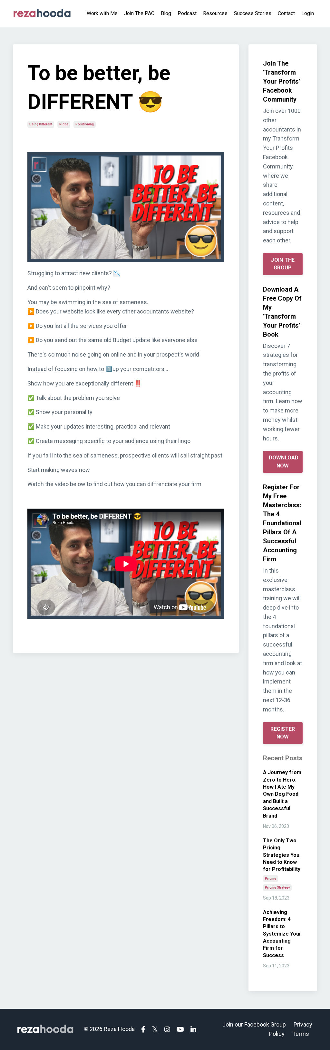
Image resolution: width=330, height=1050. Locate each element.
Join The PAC (139, 13)
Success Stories (252, 13)
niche (63, 124)
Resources (215, 13)
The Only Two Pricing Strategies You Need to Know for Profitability (281, 855)
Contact (286, 13)
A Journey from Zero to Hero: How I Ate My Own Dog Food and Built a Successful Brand (282, 794)
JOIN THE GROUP (283, 264)
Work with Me (102, 13)
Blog (166, 13)
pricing (270, 878)
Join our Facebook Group (254, 1024)
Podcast (187, 13)
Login (307, 13)
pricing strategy (277, 887)
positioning (84, 124)
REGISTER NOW (282, 733)
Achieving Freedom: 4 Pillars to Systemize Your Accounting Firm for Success (282, 933)
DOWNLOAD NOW (284, 461)
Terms (300, 1033)
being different (40, 124)
